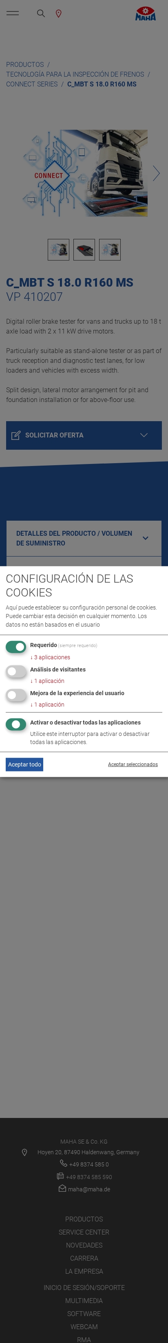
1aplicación (47, 681)
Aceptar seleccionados (133, 764)
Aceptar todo (24, 764)
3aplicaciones (50, 657)
